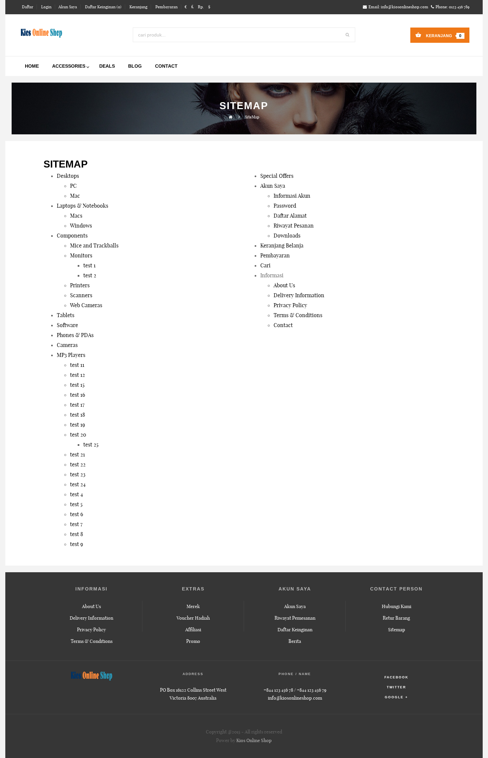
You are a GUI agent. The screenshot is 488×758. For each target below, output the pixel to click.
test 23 (77, 474)
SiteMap (252, 116)
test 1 (89, 265)
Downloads (287, 235)
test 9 (76, 544)
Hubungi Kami (396, 606)
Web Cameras (86, 305)
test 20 (78, 434)
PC (73, 185)
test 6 (76, 514)
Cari (265, 265)
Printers (80, 285)
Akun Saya (272, 185)
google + (396, 697)
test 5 (76, 504)
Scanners (81, 295)
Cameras (67, 345)
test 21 (77, 454)
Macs (76, 215)
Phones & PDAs (75, 335)
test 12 (77, 375)
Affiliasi (193, 630)
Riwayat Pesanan (294, 225)
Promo (193, 641)
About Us (284, 285)
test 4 (76, 494)
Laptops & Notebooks (82, 205)
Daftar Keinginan (295, 630)
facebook (396, 677)
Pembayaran (275, 255)
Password (285, 205)
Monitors (81, 255)
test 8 (76, 534)
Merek (193, 606)
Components (72, 235)
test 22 (78, 464)
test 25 (91, 444)
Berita (294, 641)
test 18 (77, 414)
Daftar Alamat (290, 215)
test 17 (77, 404)
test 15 (77, 384)
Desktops (68, 175)
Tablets (65, 315)
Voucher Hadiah (193, 618)
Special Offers (276, 175)
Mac (75, 195)
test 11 (77, 365)
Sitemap (396, 630)
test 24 (78, 484)
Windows (81, 225)
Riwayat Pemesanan (295, 618)
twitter (396, 687)
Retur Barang (396, 618)
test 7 (76, 524)
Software (67, 325)
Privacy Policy (290, 305)
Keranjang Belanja (281, 245)
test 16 (77, 394)
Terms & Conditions (298, 315)
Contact (283, 325)
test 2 (89, 275)
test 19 (77, 424)
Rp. (201, 6)
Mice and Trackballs (94, 245)
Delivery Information (299, 295)
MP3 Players (71, 355)
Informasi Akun (292, 195)
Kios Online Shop (254, 740)
